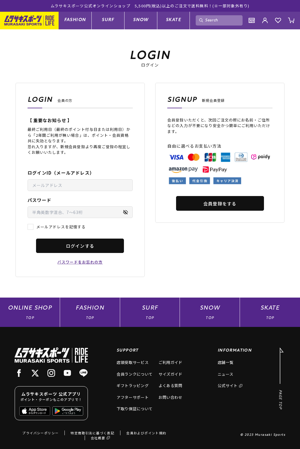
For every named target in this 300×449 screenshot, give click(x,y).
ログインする (80, 246)
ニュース (225, 374)
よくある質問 (170, 385)
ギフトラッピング (133, 385)
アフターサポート (133, 397)
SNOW (141, 20)
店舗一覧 (226, 362)
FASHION (75, 20)
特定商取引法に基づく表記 (92, 433)
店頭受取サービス (133, 362)
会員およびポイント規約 (146, 433)
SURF (108, 20)
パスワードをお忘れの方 (80, 262)
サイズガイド (170, 374)
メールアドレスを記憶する (61, 226)
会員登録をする (219, 203)
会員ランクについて (135, 374)
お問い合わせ (170, 397)
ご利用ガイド (170, 362)
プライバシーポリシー (40, 433)
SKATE (173, 20)
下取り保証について (135, 408)
